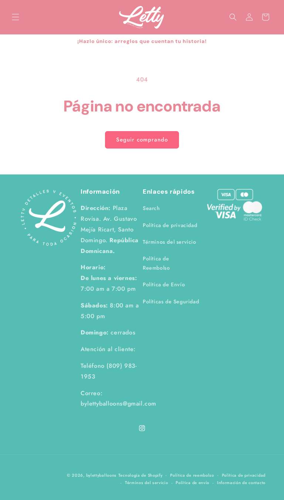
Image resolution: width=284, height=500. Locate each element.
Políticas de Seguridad (171, 301)
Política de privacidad (170, 225)
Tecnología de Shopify (140, 475)
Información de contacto (241, 483)
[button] (15, 17)
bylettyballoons (101, 475)
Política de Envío (164, 284)
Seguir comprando (142, 140)
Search (151, 208)
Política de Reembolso (156, 263)
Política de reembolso (192, 475)
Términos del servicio (169, 242)
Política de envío (192, 483)
